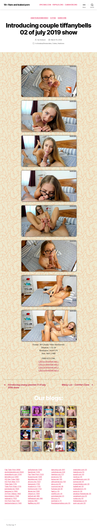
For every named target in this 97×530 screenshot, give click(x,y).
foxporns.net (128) (35, 477)
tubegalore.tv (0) (79, 489)
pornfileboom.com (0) (81, 479)
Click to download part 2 (48, 364)
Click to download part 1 (48, 361)
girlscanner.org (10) (58, 482)
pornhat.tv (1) (56, 501)
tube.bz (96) (32, 501)
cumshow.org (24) (58, 472)
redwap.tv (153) (11, 498)
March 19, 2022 (56, 40)
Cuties (53, 18)
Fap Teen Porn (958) (12, 470)
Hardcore (62, 18)
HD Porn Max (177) (12, 482)
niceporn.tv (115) (34, 486)
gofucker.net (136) (35, 470)
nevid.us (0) (77, 477)
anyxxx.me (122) (34, 482)
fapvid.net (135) (34, 472)
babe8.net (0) (78, 486)
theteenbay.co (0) (80, 501)
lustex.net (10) (56, 479)
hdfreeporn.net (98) (35, 498)
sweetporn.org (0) (80, 496)
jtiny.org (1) (55, 498)
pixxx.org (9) (56, 484)
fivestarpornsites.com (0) (60, 503)
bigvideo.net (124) (35, 479)
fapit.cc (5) (55, 491)
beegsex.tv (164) (11, 491)
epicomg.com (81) (58, 470)
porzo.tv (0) (77, 491)
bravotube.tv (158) (12, 496)
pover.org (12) (56, 477)
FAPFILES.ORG (57, 5)
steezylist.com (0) (80, 470)
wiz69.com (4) (56, 494)
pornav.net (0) (78, 482)
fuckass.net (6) (57, 489)
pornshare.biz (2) (57, 496)
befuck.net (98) (34, 496)
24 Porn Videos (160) (13, 494)
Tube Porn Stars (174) (13, 486)
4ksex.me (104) (34, 491)
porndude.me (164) (12, 489)
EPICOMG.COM (45, 5)
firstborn (43, 40)
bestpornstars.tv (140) (13, 503)
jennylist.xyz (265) (12, 477)
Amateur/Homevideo (39, 18)
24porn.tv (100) (34, 494)
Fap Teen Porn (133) (36, 474)
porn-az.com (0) (79, 503)
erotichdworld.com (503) (14, 472)
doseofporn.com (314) (13, 474)
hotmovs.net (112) (35, 489)
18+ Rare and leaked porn (17, 5)
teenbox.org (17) (57, 474)
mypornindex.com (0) (81, 484)
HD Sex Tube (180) (12, 479)
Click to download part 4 (48, 370)
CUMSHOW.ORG (71, 5)
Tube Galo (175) (11, 484)
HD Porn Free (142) (12, 501)
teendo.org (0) (78, 472)
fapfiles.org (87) (34, 503)
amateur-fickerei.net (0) (82, 494)
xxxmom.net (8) (57, 486)
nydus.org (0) (78, 498)
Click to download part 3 (48, 367)
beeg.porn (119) (34, 484)
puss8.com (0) (78, 474)
